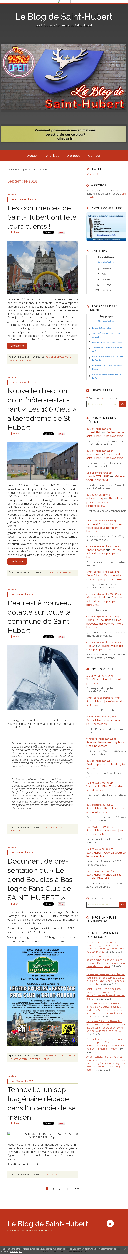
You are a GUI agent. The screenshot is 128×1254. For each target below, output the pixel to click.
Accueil (32, 155)
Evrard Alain (94, 432)
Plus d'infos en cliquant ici (23, 1164)
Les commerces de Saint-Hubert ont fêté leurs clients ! (42, 217)
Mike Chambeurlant (98, 620)
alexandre (92, 454)
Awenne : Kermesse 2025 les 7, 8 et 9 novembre (105, 744)
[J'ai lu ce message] (124, 1248)
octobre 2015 (46, 169)
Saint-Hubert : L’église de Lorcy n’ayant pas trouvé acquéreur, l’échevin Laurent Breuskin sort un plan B (105, 993)
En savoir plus (16, 1251)
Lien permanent (20, 357)
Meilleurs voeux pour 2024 (106, 478)
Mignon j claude (96, 597)
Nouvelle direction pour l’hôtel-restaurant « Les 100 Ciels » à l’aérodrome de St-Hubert (42, 409)
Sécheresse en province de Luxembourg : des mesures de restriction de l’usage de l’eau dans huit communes (106, 946)
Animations (28, 360)
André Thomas (95, 550)
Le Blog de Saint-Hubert (64, 17)
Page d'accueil (28, 169)
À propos (73, 155)
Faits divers (65, 572)
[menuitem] (32, 155)
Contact (94, 155)
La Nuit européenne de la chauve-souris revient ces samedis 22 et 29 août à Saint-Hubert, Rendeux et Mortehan (105, 979)
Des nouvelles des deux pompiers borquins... (104, 527)
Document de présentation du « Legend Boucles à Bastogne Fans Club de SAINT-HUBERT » (42, 879)
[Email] (110, 1223)
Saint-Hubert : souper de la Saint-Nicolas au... (103, 722)
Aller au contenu (11, 6)
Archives (52, 155)
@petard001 (93, 174)
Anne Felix (92, 575)
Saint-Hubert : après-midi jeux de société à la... (105, 832)
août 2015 (12, 169)
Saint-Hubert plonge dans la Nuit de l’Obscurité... (104, 876)
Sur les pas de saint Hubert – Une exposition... (105, 434)
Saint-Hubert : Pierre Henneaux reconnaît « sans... (105, 810)
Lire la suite (17, 345)
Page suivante (71, 1188)
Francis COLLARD (97, 476)
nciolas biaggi (95, 498)
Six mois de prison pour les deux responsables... (104, 502)
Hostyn (91, 645)
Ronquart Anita (95, 524)
